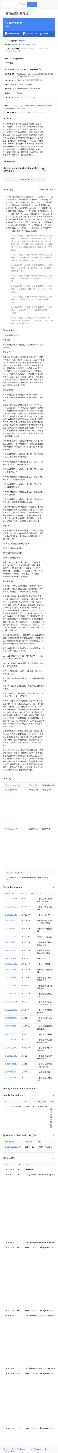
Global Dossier (32, 112)
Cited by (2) (13, 106)
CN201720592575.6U (13, 1107)
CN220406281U (11, 994)
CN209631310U (11, 950)
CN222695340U (11, 1010)
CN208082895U (11, 1034)
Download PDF (14, 34)
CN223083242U (11, 1018)
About (5, 1449)
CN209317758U (11, 942)
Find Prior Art (31, 34)
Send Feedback (18, 1449)
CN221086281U (11, 977)
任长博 (28, 44)
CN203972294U (11, 937)
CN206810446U (11, 1072)
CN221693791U (11, 1056)
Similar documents (37, 106)
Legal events (24, 106)
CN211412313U (11, 1026)
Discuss (42, 112)
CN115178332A (11, 1002)
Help (20, 1451)
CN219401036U (11, 1078)
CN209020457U (11, 986)
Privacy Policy (8, 1451)
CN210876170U (11, 928)
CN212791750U (11, 920)
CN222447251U (11, 1064)
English (22, 40)
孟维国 (34, 44)
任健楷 (15, 44)
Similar (45, 34)
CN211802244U (11, 1048)
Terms (47, 1449)
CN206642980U (11, 907)
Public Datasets (35, 1449)
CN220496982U (11, 969)
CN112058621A (11, 899)
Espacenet (20, 112)
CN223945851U (11, 1040)
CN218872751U (11, 964)
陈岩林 (21, 44)
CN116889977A (11, 829)
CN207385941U (11, 958)
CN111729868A (11, 790)
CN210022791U (11, 915)
